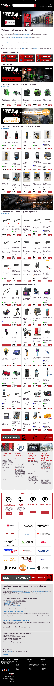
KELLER (16, 469)
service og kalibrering (26, 592)
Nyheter (17, 664)
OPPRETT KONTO (45, 512)
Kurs (33, 0)
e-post (30, 48)
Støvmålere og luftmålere (9, 603)
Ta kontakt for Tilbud (7, 324)
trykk (11, 605)
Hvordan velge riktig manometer (19, 455)
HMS (30, 37)
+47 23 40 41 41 (11, 661)
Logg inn (46, 5)
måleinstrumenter (26, 34)
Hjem (17, 661)
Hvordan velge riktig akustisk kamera (32, 456)
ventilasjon (16, 37)
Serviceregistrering (32, 661)
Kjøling (43, 669)
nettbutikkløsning (36, 683)
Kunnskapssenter (27, 0)
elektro (12, 37)
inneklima (20, 37)
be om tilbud (35, 48)
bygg (9, 37)
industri (23, 37)
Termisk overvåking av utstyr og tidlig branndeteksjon (47, 456)
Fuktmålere (7, 602)
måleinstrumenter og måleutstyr (17, 591)
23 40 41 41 (5, 0)
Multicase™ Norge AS (45, 683)
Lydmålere (7, 604)
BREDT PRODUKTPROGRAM (10, 504)
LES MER (20, 513)
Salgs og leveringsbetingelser (34, 664)
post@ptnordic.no (11, 0)
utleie (14, 45)
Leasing (17, 669)
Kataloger (44, 661)
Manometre (17, 458)
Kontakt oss (10, 651)
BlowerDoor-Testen (7, 454)
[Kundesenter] (42, 5)
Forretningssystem (29, 683)
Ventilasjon (44, 668)
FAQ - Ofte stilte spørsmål (33, 665)
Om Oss (17, 665)
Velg (40, 304)
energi (26, 37)
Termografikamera (8, 601)
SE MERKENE (9, 513)
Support (5, 665)
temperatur (15, 605)
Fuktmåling (44, 665)
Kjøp (9, 105)
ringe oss (24, 48)
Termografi (16, 34)
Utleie (30, 668)
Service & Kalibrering (40, 0)
